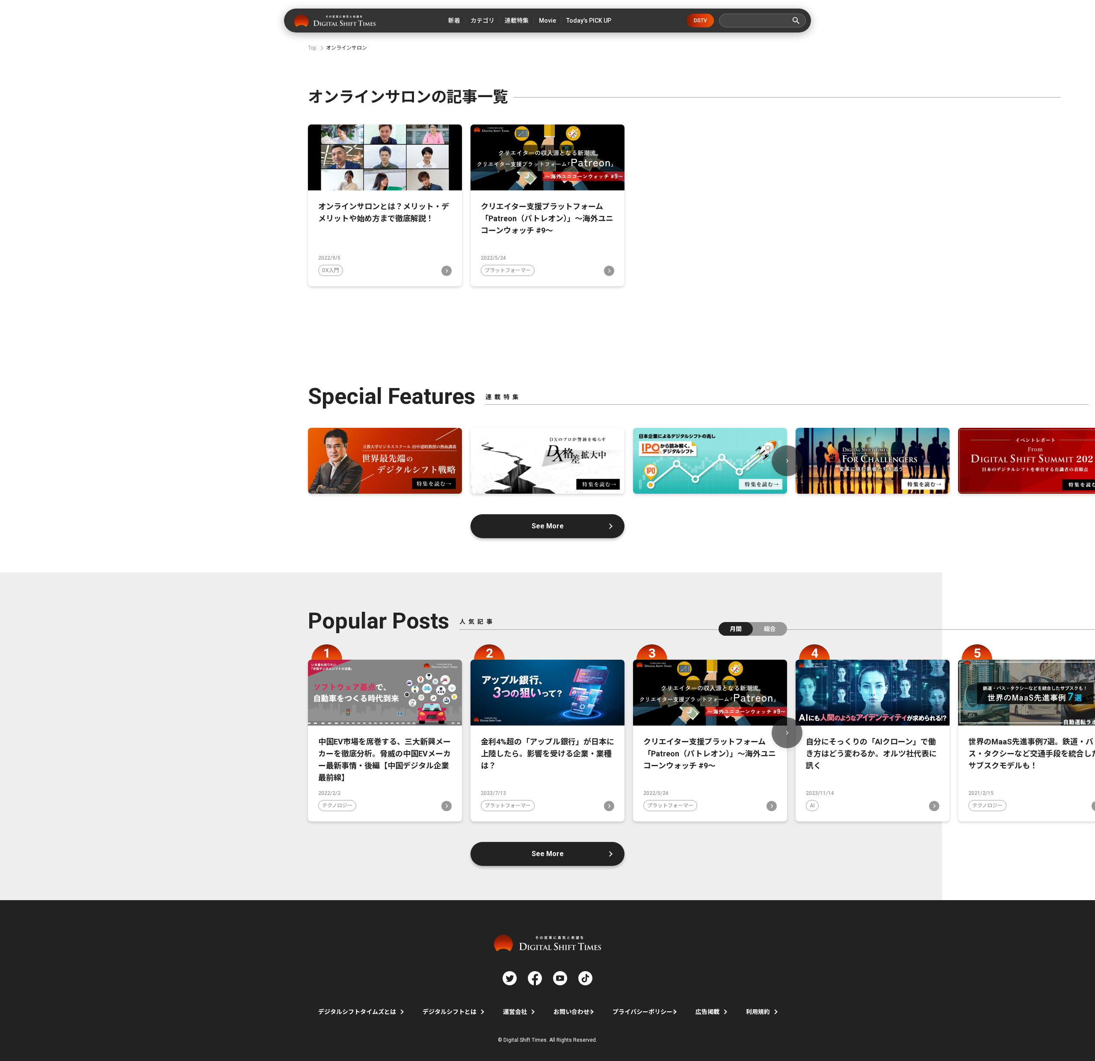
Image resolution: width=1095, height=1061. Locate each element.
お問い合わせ (571, 1012)
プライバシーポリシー (642, 1012)
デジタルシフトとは (449, 1012)
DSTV (700, 21)
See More (548, 526)
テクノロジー (337, 806)
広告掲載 (707, 1012)
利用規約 (758, 1012)
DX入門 (330, 270)
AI (812, 806)
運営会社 (515, 1012)
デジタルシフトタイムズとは (357, 1012)
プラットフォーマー (508, 270)
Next (787, 460)
